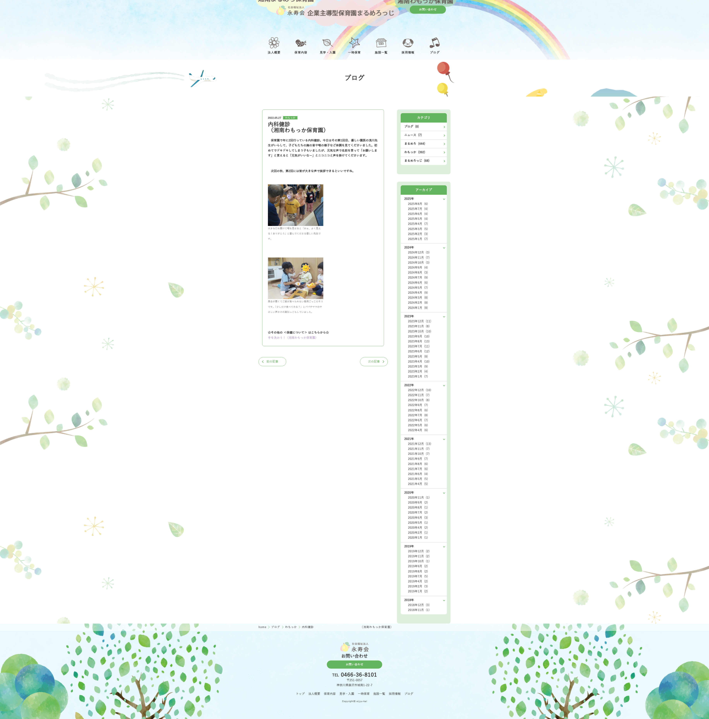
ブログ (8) (411, 126)
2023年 (409, 316)
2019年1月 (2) (418, 591)
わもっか (290, 117)
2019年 (409, 546)
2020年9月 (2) (418, 502)
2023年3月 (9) (418, 366)
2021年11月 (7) (419, 449)
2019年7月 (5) (418, 576)
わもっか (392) (414, 152)
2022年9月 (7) (418, 405)
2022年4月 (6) (418, 430)
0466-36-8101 (359, 675)
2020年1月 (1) (418, 537)
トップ (300, 694)
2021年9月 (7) (418, 459)
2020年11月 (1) (419, 497)
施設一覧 (379, 694)
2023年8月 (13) (419, 341)
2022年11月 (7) (419, 395)
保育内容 (330, 694)
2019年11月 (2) (419, 556)
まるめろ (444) (414, 143)
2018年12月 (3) (419, 605)
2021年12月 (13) (419, 444)
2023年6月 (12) (419, 351)
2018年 (409, 600)
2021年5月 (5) (418, 479)
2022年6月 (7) (418, 420)
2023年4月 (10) (419, 361)
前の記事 (272, 361)
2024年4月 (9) (418, 292)
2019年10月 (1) (419, 561)
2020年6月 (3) (418, 517)
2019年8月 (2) (418, 571)
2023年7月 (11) (419, 346)
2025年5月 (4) (418, 219)
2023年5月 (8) (418, 356)
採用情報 (395, 694)
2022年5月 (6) (418, 425)
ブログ (276, 627)
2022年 (409, 385)
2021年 (409, 439)
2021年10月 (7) (419, 454)
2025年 (409, 198)
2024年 (409, 247)
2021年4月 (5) (418, 484)
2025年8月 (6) (418, 204)
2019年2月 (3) (418, 586)
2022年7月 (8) (418, 415)
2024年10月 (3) (419, 262)
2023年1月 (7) (418, 376)
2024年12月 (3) (419, 252)
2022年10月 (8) (419, 400)
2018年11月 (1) (419, 610)
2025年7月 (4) (418, 209)
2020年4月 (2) (418, 527)
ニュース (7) (413, 135)
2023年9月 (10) (419, 336)
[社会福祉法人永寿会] (290, 10)
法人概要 (314, 694)
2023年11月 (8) (419, 326)
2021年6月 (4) (418, 474)
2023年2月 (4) (418, 371)
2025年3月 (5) (418, 229)
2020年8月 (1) (418, 507)
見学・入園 (346, 694)
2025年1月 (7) (418, 239)
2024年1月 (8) (418, 308)
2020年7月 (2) (418, 512)
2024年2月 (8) (418, 302)
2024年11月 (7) (419, 257)
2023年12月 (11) (419, 321)
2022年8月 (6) (418, 410)
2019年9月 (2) (418, 566)
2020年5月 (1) (418, 522)
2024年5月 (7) (418, 287)
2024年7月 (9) (418, 277)
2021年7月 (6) (418, 469)
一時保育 (364, 694)
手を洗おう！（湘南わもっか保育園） (293, 337)
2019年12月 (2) (419, 551)
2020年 (409, 492)
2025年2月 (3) (418, 234)
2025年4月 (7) (418, 224)
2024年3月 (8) (418, 297)
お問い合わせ (428, 9)
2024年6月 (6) (418, 282)
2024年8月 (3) (418, 272)
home (262, 627)
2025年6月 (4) (418, 214)
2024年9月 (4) (418, 267)
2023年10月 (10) (419, 331)
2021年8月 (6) (418, 464)
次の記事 (374, 361)
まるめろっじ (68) (416, 160)
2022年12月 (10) (419, 390)
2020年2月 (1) (418, 532)
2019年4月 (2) (418, 581)
